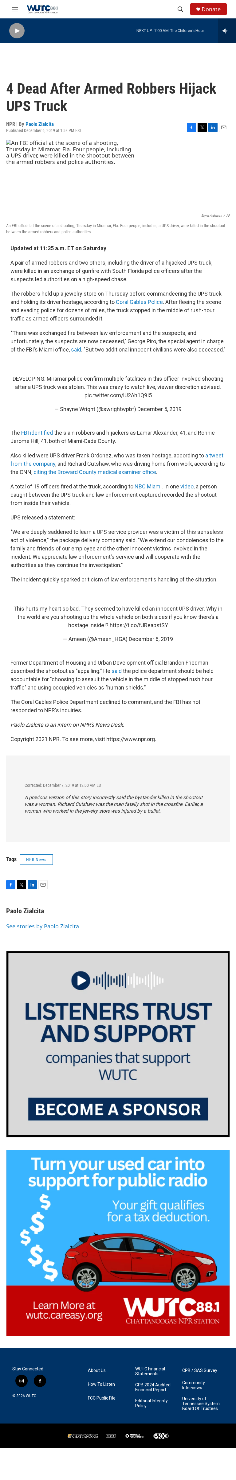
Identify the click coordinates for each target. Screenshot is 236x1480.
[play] (17, 30)
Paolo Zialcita (40, 124)
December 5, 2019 (159, 409)
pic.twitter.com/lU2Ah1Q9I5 (118, 395)
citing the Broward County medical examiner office (94, 472)
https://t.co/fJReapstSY (139, 625)
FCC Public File (102, 1398)
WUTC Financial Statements (150, 1371)
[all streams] (227, 30)
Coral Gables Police (139, 302)
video (187, 486)
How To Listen (101, 1384)
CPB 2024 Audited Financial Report (153, 1387)
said (76, 349)
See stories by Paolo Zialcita (42, 926)
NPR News (36, 859)
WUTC (31, 1396)
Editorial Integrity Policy (151, 1403)
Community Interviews (193, 1385)
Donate (211, 9)
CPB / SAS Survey (199, 1370)
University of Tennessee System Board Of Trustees (201, 1403)
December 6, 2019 (151, 639)
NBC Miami (148, 486)
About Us (97, 1370)
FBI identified (37, 432)
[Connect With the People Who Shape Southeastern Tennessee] (118, 1044)
